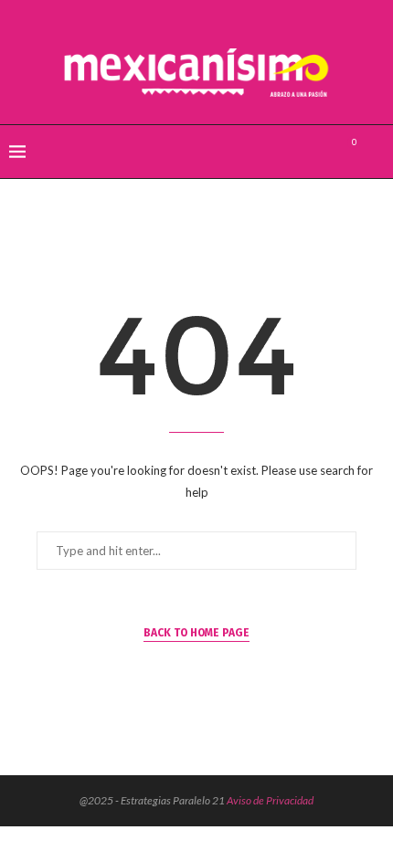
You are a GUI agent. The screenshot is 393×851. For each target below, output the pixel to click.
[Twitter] (302, 151)
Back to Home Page (196, 632)
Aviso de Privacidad (270, 800)
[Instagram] (321, 151)
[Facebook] (283, 151)
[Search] (375, 151)
